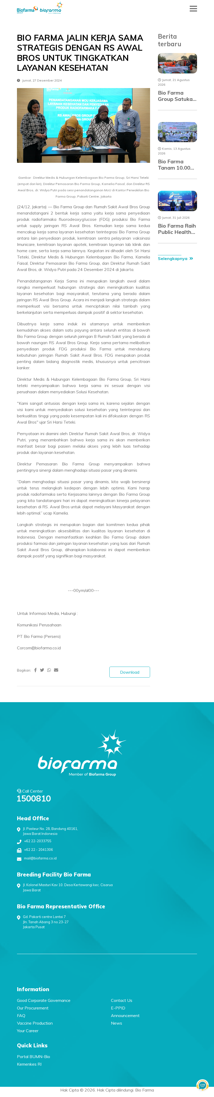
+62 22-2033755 (37, 841)
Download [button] (129, 672)
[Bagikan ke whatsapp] (49, 670)
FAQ (21, 1015)
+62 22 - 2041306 (38, 849)
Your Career (27, 1030)
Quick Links (32, 1045)
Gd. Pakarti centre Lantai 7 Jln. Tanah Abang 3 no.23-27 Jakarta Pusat (46, 922)
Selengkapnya (172, 258)
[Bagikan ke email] (56, 670)
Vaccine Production (35, 1023)
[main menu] (193, 8)
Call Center (34, 795)
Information (33, 989)
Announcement (125, 1015)
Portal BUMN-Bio (33, 1056)
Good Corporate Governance (43, 1000)
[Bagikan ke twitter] (42, 670)
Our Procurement (33, 1008)
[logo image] (40, 8)
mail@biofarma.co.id (40, 858)
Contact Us (121, 1000)
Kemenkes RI (29, 1064)
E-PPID (118, 1008)
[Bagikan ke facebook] (35, 670)
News (116, 1023)
